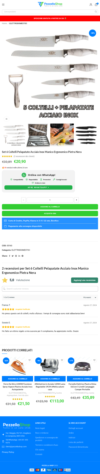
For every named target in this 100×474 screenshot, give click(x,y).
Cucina (59, 393)
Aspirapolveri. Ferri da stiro (17, 395)
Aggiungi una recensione (84, 280)
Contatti (38, 454)
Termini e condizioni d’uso (46, 445)
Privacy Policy (8, 452)
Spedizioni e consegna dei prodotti (46, 439)
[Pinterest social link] (16, 256)
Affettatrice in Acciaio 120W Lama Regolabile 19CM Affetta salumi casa (50, 387)
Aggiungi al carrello (50, 207)
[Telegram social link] (22, 256)
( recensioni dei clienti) (24, 156)
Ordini (71, 433)
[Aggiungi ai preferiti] (29, 360)
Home (4, 23)
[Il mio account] (90, 4)
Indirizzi (72, 437)
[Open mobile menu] (3, 4)
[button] (17, 378)
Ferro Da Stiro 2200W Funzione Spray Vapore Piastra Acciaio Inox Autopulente (17, 387)
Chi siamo (39, 450)
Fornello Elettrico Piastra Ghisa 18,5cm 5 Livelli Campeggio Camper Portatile (82, 387)
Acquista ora (50, 213)
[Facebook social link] (9, 256)
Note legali (40, 428)
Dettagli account (76, 428)
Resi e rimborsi (41, 433)
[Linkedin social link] (19, 256)
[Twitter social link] (12, 256)
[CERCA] (95, 11)
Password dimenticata (78, 447)
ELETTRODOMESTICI (18, 23)
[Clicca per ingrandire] (6, 119)
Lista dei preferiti (76, 442)
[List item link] (16, 441)
